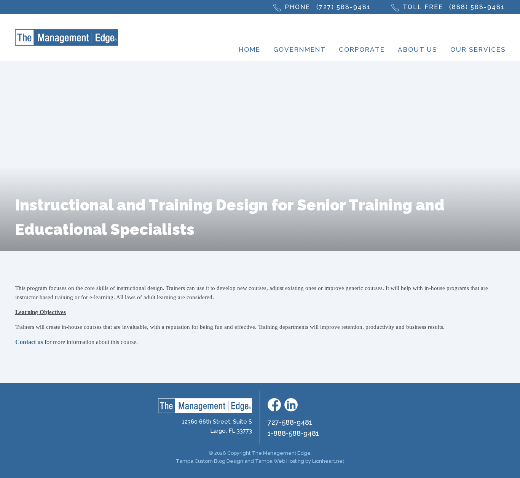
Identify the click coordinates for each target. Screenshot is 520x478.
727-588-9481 (290, 422)
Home (249, 49)
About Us (417, 49)
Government (299, 49)
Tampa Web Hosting (279, 461)
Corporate (362, 49)
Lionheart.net (328, 461)
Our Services (478, 49)
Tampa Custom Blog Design (209, 461)
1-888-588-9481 (293, 433)
